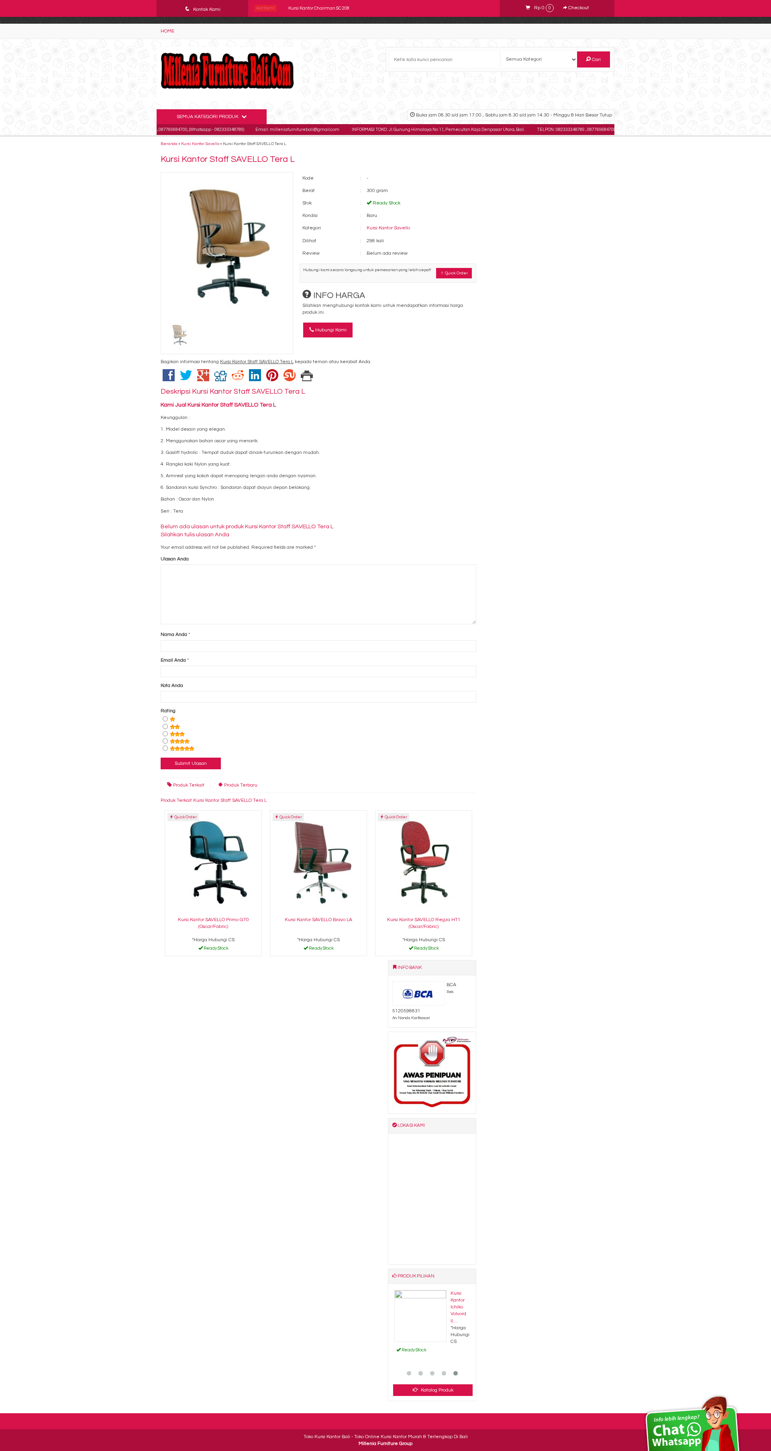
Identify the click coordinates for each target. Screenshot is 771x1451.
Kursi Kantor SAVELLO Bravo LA (318, 919)
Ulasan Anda (175, 559)
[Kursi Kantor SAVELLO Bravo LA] (318, 862)
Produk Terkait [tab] (188, 785)
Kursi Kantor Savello (200, 144)
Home (167, 31)
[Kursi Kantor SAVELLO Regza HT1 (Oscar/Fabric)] (423, 862)
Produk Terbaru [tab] (240, 785)
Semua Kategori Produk (208, 116)
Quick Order (456, 273)
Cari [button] (596, 59)
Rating (168, 710)
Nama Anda (174, 634)
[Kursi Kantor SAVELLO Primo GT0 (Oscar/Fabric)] (213, 862)
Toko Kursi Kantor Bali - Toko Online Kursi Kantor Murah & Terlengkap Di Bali (386, 1436)
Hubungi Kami (330, 330)
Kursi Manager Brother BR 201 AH (322, 8)
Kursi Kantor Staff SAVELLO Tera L (228, 159)
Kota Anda (172, 685)
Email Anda (173, 660)
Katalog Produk (436, 1390)
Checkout (578, 7)
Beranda (169, 144)
